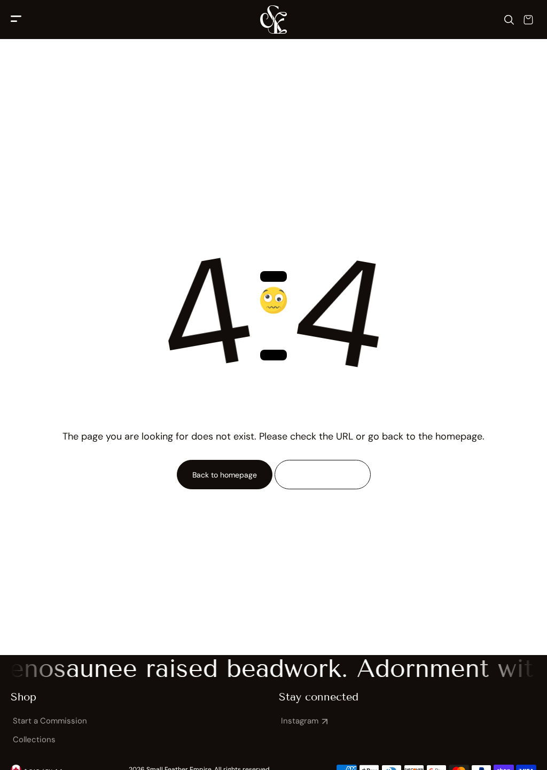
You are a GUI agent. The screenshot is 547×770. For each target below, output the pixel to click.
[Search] (509, 20)
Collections (34, 739)
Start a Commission (50, 720)
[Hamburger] (16, 19)
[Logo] (273, 19)
